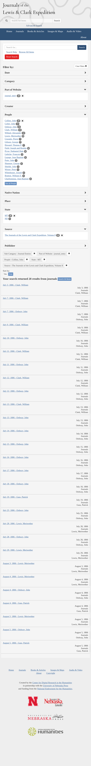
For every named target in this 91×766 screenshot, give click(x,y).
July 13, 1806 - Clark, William (16, 404)
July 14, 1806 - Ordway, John (15, 431)
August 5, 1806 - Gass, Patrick (16, 643)
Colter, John (10, 123)
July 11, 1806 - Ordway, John (15, 364)
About (83, 37)
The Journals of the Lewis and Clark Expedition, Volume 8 (30, 235)
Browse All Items (26, 52)
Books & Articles (35, 31)
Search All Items (64, 279)
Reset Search (11, 57)
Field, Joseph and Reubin (16, 148)
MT (6, 215)
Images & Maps (55, 31)
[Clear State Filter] (14, 216)
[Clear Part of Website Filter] (22, 96)
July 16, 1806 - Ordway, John (15, 457)
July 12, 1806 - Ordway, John (15, 391)
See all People (10, 183)
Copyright (50, 673)
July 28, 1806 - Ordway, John (15, 537)
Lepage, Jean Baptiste (14, 157)
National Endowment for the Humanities (54, 689)
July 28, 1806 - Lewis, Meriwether (18, 523)
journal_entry (10, 95)
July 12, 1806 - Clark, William (16, 378)
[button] (34, 254)
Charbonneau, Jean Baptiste (17, 179)
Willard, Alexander (13, 133)
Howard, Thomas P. (13, 145)
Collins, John (10, 120)
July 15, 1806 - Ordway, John (15, 444)
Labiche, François (12, 154)
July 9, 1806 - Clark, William (15, 324)
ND (6, 218)
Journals (20, 31)
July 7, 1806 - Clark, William (15, 298)
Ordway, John (11, 127)
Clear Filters (80, 66)
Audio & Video (74, 31)
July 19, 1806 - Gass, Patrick (15, 497)
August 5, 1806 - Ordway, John (16, 629)
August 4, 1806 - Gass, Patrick (16, 603)
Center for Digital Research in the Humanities (52, 682)
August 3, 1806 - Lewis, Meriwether (18, 563)
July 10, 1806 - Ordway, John (15, 338)
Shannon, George (12, 163)
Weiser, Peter (10, 169)
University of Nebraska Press (55, 685)
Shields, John (10, 166)
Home (9, 31)
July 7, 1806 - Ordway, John (15, 311)
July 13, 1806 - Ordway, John (15, 417)
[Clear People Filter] (22, 121)
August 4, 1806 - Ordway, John (16, 590)
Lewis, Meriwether (13, 136)
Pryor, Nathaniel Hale (14, 151)
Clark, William (11, 130)
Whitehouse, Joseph (13, 172)
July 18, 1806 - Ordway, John (15, 484)
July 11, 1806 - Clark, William (16, 351)
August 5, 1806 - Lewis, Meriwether (18, 616)
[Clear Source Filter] (62, 235)
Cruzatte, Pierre (11, 139)
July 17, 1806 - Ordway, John (15, 470)
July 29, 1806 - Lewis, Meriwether (18, 550)
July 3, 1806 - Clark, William (15, 285)
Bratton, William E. (13, 175)
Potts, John (9, 160)
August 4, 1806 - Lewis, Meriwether (18, 576)
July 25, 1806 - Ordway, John (15, 510)
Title (5, 274)
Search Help (11, 52)
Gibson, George (11, 142)
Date (10, 274)
